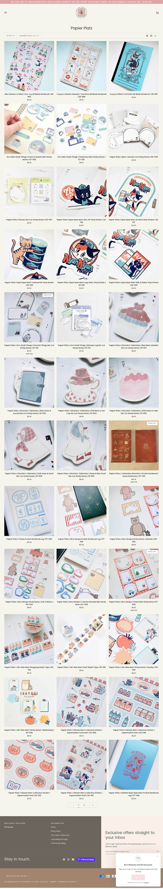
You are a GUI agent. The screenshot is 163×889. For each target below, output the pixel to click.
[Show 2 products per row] (147, 36)
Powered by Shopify (67, 882)
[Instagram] (68, 859)
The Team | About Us (60, 835)
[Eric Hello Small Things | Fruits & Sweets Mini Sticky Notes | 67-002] (29, 129)
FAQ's (53, 827)
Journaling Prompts (59, 839)
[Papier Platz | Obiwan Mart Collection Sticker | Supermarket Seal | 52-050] (29, 765)
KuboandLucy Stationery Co (20, 882)
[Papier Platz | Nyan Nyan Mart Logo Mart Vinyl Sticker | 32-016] (81, 254)
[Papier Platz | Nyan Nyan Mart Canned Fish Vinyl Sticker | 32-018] (29, 254)
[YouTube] (73, 859)
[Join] (157, 851)
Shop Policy (56, 831)
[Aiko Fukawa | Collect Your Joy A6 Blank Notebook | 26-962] (29, 66)
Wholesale (8, 827)
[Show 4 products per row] (156, 36)
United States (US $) (16, 876)
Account (44, 882)
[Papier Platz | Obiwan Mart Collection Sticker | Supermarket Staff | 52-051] (81, 765)
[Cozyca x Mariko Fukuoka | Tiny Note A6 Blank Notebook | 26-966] (81, 66)
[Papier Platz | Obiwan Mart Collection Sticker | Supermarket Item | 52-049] (134, 702)
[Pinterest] (64, 859)
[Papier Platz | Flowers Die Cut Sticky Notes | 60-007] (29, 192)
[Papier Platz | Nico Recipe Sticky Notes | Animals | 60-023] (134, 511)
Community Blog (58, 843)
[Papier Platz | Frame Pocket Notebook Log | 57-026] (29, 511)
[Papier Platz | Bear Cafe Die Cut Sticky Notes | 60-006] (134, 129)
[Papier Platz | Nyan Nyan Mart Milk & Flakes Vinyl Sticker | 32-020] (134, 254)
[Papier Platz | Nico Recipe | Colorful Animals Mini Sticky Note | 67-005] (81, 574)
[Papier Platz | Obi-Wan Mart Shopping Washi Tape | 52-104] (29, 639)
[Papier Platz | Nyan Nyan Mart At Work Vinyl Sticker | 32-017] (134, 192)
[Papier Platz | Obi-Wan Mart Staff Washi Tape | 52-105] (81, 639)
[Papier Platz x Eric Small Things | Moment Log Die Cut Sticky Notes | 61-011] (81, 317)
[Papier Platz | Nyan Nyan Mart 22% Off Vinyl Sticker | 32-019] (81, 192)
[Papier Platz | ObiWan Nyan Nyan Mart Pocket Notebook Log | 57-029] (134, 765)
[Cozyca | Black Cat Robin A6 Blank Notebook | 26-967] (134, 66)
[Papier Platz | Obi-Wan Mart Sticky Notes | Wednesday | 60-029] (29, 702)
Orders (53, 882)
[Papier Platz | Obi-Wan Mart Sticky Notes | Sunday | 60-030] (134, 639)
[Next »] (92, 805)
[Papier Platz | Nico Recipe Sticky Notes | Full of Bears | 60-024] (29, 574)
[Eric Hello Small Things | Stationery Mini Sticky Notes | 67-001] (81, 129)
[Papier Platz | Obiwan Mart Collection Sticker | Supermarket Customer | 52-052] (81, 702)
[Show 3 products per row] (151, 36)
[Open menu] (7, 12)
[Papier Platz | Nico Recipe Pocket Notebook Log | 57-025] (81, 511)
